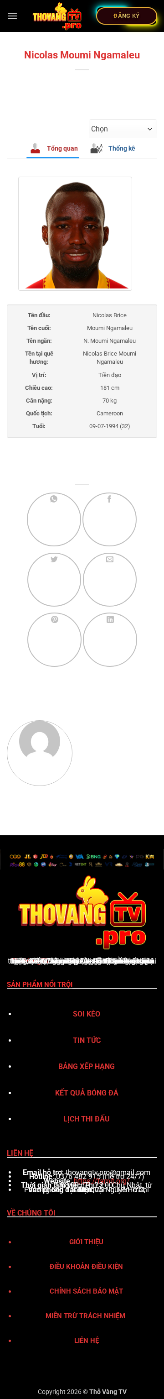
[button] (12, 16)
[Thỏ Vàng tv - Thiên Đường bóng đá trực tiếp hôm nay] (57, 16)
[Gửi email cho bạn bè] (110, 580)
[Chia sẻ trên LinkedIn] (110, 640)
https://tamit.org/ (102, 1181)
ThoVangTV (30, 961)
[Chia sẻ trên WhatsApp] (54, 520)
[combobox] (123, 129)
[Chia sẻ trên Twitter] (54, 580)
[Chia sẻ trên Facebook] (109, 520)
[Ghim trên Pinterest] (54, 640)
